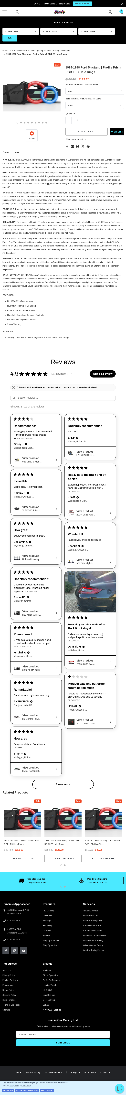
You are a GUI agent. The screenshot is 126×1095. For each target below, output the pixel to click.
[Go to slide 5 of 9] (32, 122)
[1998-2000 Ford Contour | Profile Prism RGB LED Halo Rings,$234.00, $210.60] (22, 818)
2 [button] (65, 887)
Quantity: (70, 114)
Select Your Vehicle (63, 22)
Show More (27, 438)
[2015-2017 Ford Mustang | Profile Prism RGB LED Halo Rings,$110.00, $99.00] (103, 818)
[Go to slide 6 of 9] (35, 122)
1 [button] (61, 887)
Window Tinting (33, 1072)
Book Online (90, 1072)
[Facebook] (67, 146)
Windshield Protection (54, 1072)
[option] (32, 880)
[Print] (77, 146)
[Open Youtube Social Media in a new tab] (23, 950)
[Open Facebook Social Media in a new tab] (5, 950)
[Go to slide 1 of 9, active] (17, 122)
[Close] (122, 4)
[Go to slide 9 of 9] (46, 122)
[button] (71, 374)
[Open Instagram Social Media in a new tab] (14, 950)
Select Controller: (81, 84)
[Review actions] (57, 418)
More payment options (76, 139)
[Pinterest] (88, 146)
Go (10, 38)
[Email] (72, 146)
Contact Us (105, 1072)
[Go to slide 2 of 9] (21, 122)
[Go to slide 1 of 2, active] (61, 865)
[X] (82, 146)
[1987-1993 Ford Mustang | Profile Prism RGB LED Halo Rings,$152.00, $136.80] (63, 818)
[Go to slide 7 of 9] (39, 122)
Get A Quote (74, 1072)
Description (10, 152)
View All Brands (53, 1010)
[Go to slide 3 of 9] (24, 122)
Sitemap (6, 1010)
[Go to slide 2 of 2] (65, 865)
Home (18, 1072)
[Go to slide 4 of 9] (28, 122)
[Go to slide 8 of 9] (42, 122)
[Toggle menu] (4, 11)
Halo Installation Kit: (83, 99)
